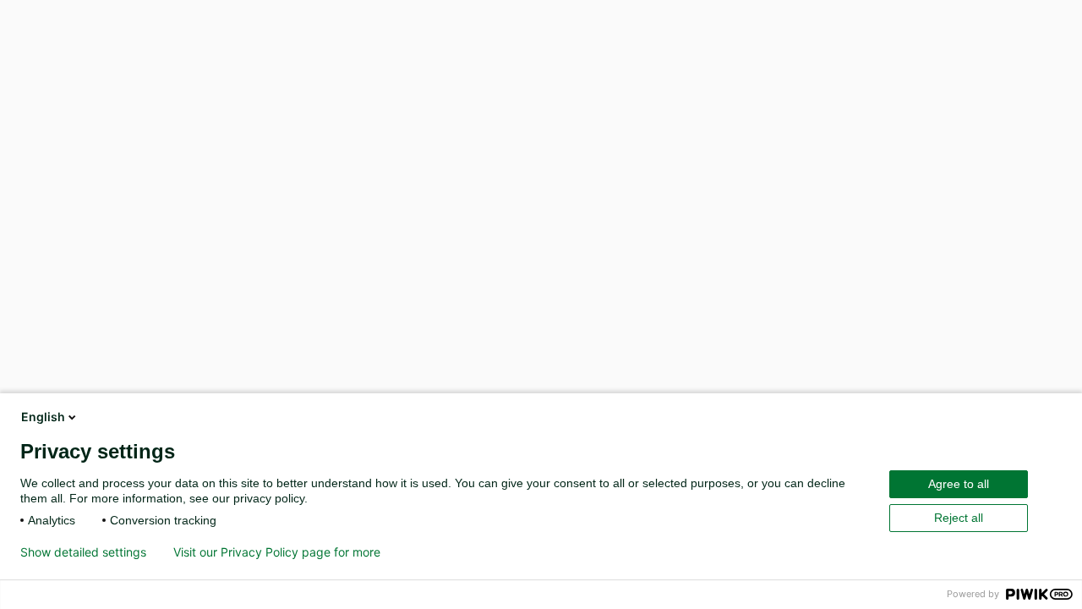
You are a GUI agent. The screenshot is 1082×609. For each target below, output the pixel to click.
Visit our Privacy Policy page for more (276, 552)
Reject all (958, 517)
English (43, 416)
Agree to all (958, 484)
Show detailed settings (83, 552)
